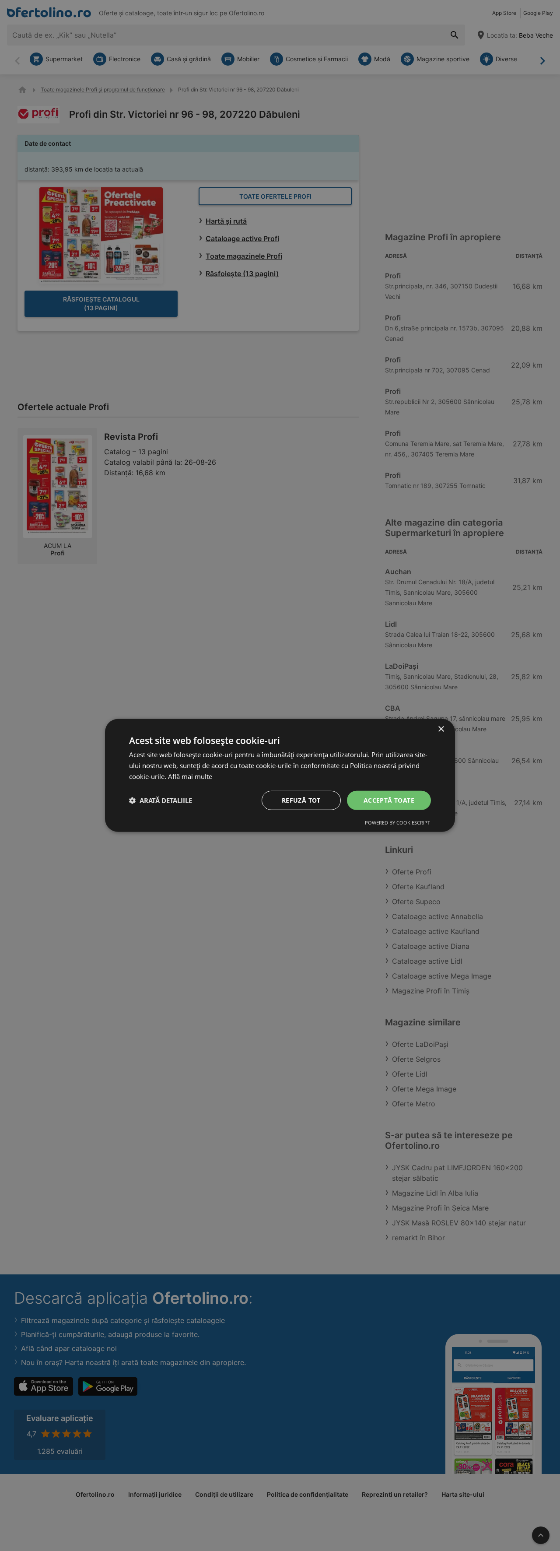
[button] (160, 800)
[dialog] (280, 775)
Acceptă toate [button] (389, 800)
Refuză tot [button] (301, 800)
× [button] (441, 729)
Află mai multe (190, 776)
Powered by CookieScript (397, 822)
